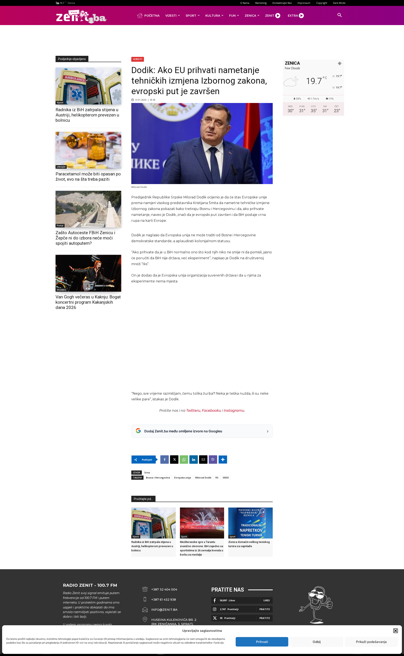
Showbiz (61, 289)
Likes (266, 600)
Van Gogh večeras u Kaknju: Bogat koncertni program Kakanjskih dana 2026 (88, 302)
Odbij (317, 642)
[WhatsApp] (184, 459)
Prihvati (262, 642)
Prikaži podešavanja (371, 642)
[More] (222, 459)
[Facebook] (164, 459)
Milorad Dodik (203, 477)
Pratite (264, 609)
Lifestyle (61, 166)
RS (216, 477)
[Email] (203, 459)
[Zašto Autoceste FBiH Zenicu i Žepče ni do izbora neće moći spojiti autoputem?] (88, 209)
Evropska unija (182, 477)
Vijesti (60, 102)
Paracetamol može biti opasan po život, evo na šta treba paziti (88, 176)
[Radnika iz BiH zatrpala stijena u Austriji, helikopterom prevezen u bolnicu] (88, 86)
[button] (395, 631)
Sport (184, 536)
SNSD (226, 477)
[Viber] (213, 459)
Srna (147, 472)
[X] (174, 459)
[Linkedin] (193, 459)
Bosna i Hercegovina (158, 477)
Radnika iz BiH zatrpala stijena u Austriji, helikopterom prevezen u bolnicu (87, 115)
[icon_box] (169, 621)
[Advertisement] (202, 39)
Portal (60, 225)
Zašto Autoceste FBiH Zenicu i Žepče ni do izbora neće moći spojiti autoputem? (85, 238)
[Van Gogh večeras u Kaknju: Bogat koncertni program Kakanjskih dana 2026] (88, 273)
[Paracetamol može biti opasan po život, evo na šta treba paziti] (88, 150)
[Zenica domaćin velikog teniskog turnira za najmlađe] (250, 523)
